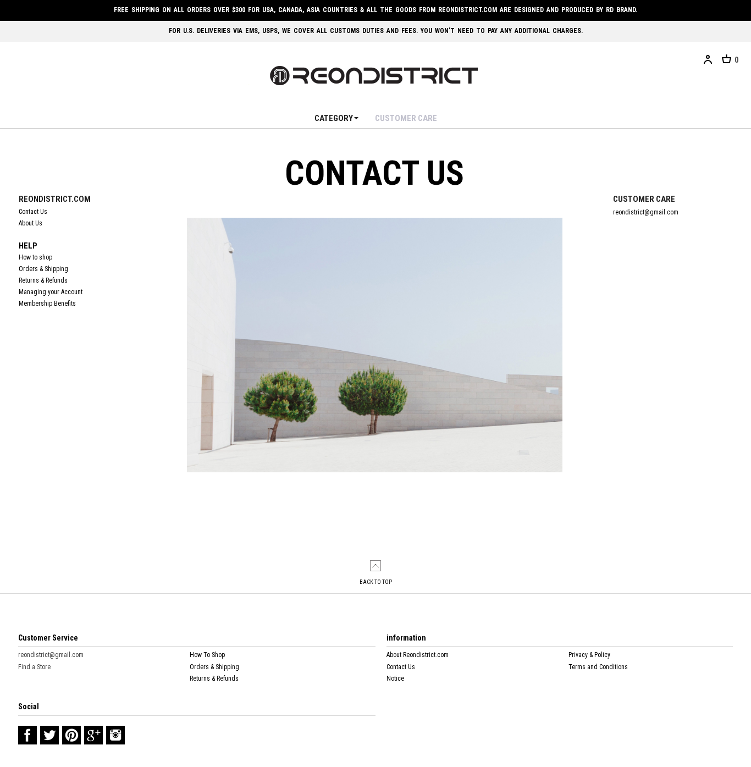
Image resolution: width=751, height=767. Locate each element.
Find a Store (34, 666)
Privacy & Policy (589, 655)
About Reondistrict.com (417, 655)
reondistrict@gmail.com (51, 655)
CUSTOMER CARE (406, 118)
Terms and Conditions (598, 666)
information (406, 637)
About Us (30, 223)
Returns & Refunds (43, 280)
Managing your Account (50, 292)
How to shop (35, 257)
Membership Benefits (47, 303)
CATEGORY (333, 118)
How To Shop (207, 655)
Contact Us (33, 212)
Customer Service (48, 637)
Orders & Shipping (43, 269)
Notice (395, 678)
